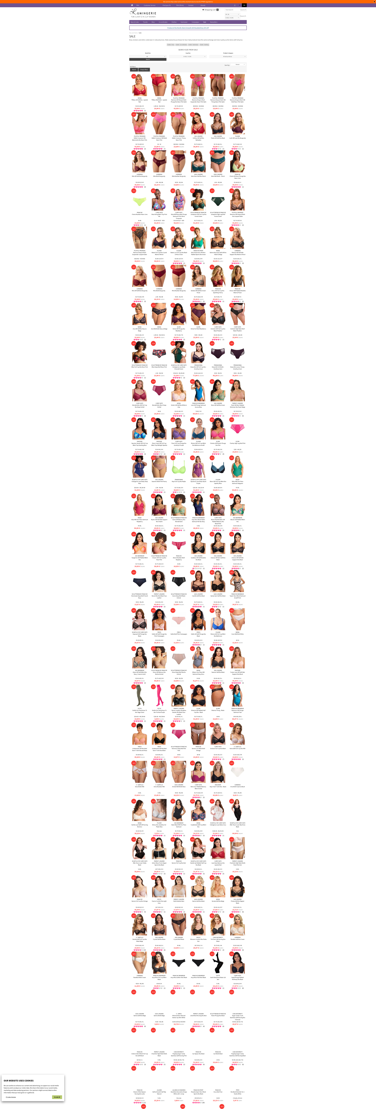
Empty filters (144, 69)
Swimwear (184, 22)
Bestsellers (213, 22)
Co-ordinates (163, 22)
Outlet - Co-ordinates (181, 44)
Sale (204, 22)
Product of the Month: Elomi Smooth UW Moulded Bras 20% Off (188, 28)
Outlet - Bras (170, 44)
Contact (190, 5)
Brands (203, 5)
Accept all (57, 1097)
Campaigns (195, 22)
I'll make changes (11, 1097)
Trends (145, 22)
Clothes (174, 22)
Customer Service (149, 5)
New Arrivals (135, 22)
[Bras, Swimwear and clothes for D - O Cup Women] (132, 5)
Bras (153, 22)
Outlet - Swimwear (193, 44)
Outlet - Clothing (204, 44)
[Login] (235, 5)
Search (242, 16)
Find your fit (167, 5)
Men (137, 5)
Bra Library (180, 5)
